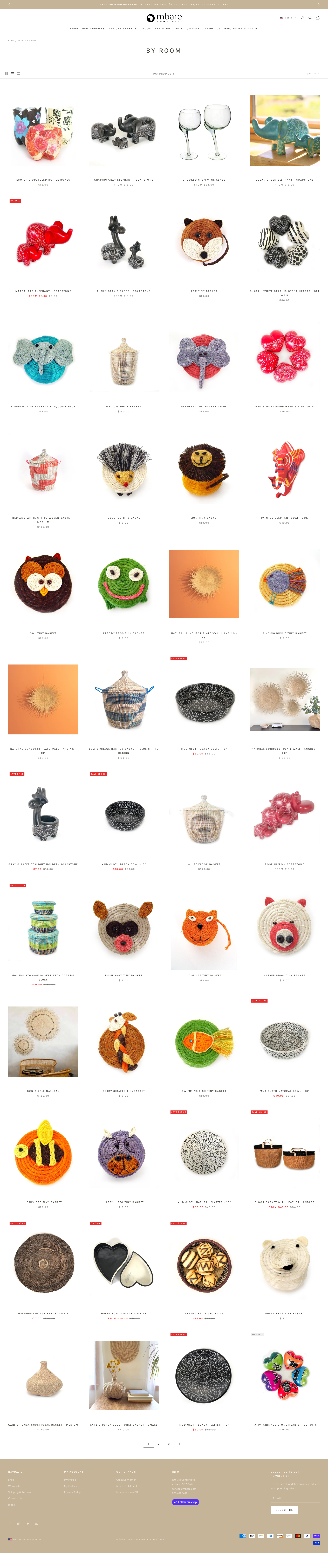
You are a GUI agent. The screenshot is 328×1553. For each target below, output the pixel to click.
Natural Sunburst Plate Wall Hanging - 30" (285, 750)
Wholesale (14, 1486)
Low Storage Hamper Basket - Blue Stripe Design (124, 750)
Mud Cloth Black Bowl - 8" (123, 864)
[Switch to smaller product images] (12, 73)
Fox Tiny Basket (204, 291)
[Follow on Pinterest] (27, 1524)
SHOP (74, 28)
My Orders (70, 1486)
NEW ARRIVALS (93, 28)
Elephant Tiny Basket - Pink (204, 406)
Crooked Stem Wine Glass (204, 179)
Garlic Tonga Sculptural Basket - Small (124, 1424)
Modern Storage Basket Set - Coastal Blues (43, 977)
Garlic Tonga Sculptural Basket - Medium (43, 1424)
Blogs (11, 1504)
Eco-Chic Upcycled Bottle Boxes (43, 179)
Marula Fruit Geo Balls (204, 1313)
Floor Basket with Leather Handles (285, 1202)
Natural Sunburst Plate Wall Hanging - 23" (204, 635)
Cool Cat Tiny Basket (204, 975)
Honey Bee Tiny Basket (43, 1202)
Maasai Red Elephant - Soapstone (43, 291)
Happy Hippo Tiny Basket (124, 1202)
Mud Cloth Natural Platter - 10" (204, 1202)
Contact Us (15, 1498)
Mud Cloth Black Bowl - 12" (204, 748)
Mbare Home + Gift (127, 1492)
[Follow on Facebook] (10, 1524)
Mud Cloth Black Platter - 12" (204, 1424)
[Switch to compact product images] (18, 73)
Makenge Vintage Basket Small (43, 1313)
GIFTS (178, 28)
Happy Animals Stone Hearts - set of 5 (284, 1424)
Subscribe (284, 1509)
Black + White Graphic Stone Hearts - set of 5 (285, 293)
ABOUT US (213, 28)
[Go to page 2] (179, 1444)
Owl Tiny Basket (43, 633)
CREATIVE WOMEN (189, 6)
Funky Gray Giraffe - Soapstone (124, 291)
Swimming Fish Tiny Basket (204, 1091)
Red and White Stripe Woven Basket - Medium (43, 519)
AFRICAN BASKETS (123, 28)
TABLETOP (162, 28)
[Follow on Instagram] (18, 1524)
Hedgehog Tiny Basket (124, 517)
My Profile (70, 1479)
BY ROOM (32, 41)
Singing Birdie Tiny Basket (285, 633)
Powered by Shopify (153, 1539)
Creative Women (126, 1479)
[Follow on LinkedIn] (36, 1524)
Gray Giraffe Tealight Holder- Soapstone (43, 864)
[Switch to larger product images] (6, 73)
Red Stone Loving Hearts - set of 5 (284, 406)
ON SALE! (194, 28)
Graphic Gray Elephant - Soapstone (123, 179)
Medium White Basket (123, 406)
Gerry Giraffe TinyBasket (123, 1091)
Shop (20, 41)
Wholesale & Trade (241, 28)
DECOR (146, 28)
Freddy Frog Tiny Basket (123, 633)
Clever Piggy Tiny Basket (284, 975)
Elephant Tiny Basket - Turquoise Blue (43, 406)
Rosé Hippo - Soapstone (284, 864)
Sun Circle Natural (43, 1091)
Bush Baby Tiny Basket (123, 975)
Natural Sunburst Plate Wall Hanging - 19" (43, 750)
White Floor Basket (204, 864)
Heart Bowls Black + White (123, 1313)
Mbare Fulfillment (126, 1486)
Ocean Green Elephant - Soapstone (285, 179)
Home (11, 41)
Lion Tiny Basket (204, 517)
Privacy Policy (72, 1492)
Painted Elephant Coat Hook (284, 517)
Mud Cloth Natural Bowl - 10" (285, 1091)
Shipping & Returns (19, 1492)
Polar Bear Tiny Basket (284, 1313)
